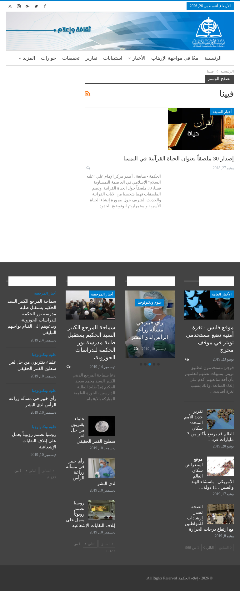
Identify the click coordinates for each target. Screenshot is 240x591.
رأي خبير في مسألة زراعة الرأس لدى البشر (149, 330)
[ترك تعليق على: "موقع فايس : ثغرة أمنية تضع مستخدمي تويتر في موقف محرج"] (186, 359)
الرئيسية (213, 58)
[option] (150, 325)
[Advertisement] (41, 106)
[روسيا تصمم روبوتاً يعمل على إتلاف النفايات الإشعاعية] (101, 510)
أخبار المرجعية (102, 294)
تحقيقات (70, 58)
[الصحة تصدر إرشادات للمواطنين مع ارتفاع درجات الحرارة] (220, 514)
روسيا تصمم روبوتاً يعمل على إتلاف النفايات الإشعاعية (34, 440)
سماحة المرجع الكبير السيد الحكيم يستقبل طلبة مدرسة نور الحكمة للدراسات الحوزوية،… (91, 342)
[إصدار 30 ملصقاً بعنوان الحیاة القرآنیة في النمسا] (201, 129)
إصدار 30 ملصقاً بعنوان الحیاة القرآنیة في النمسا (178, 158)
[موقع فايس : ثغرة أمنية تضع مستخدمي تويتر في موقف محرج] (209, 305)
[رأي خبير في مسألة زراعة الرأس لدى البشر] (101, 468)
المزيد (29, 58)
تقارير (91, 58)
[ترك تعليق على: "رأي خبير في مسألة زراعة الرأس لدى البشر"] (135, 349)
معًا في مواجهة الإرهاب (174, 58)
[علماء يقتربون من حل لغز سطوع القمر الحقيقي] (101, 426)
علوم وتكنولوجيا (150, 302)
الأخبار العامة (222, 294)
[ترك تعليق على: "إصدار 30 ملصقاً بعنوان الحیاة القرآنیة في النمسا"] (87, 168)
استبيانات (112, 58)
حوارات (48, 58)
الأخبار (138, 58)
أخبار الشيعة (222, 111)
